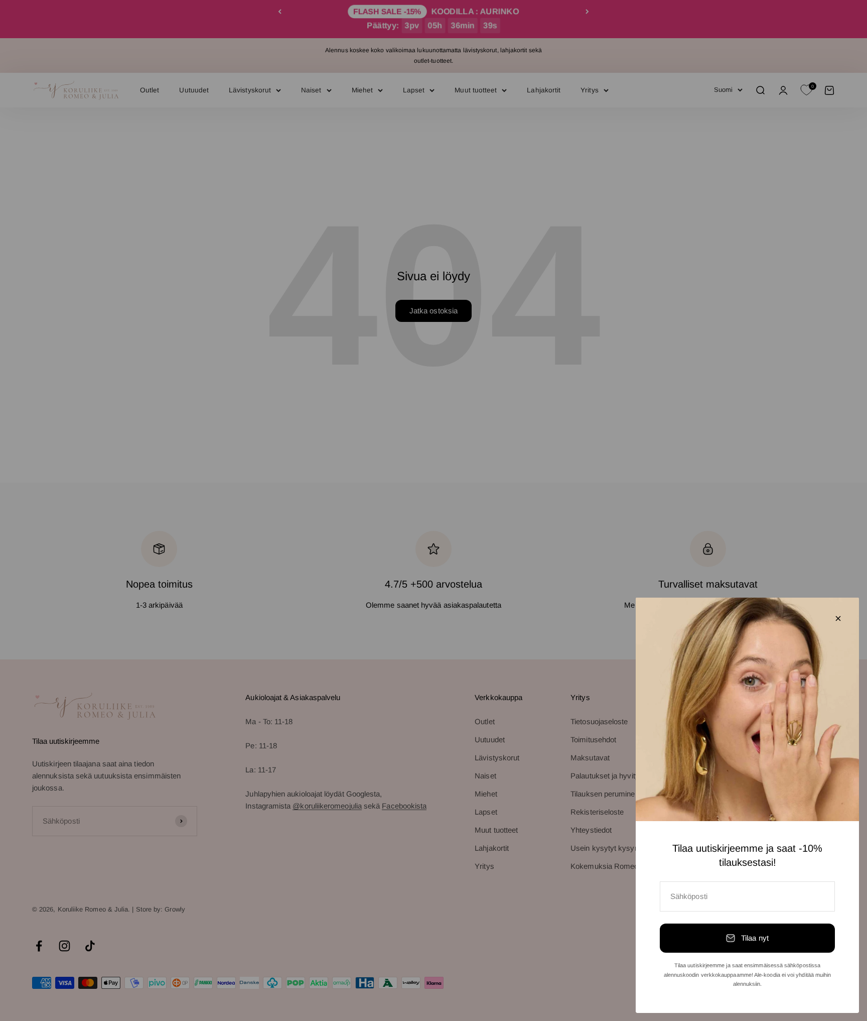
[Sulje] (838, 618)
